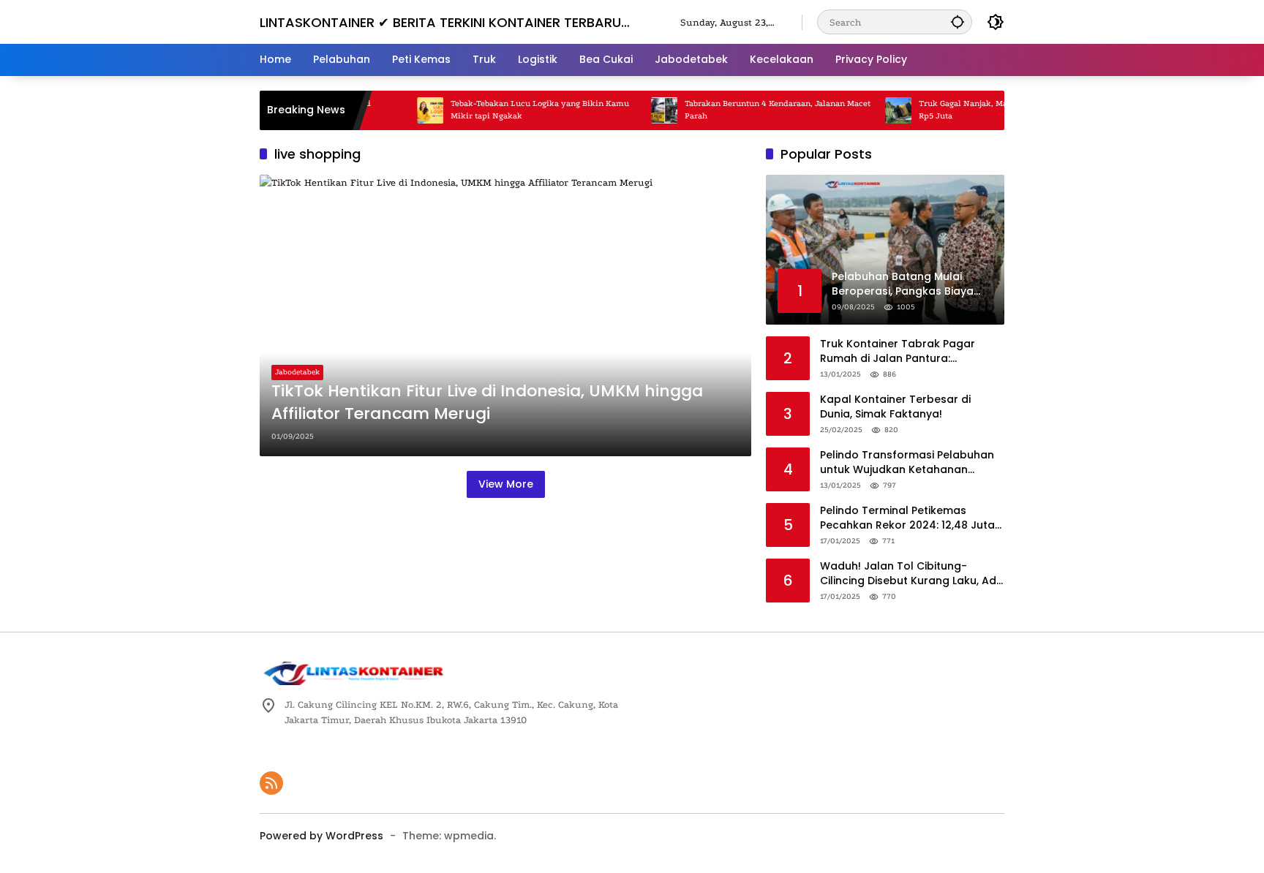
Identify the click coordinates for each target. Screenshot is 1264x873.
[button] (957, 22)
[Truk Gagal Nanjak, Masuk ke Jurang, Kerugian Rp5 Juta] (884, 110)
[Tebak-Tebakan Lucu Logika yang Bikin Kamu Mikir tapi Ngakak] (416, 110)
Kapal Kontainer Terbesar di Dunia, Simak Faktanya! (895, 407)
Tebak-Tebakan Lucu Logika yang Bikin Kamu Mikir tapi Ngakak (526, 110)
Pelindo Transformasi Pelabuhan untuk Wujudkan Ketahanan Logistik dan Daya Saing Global (907, 462)
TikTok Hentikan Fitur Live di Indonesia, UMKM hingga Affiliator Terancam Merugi (487, 402)
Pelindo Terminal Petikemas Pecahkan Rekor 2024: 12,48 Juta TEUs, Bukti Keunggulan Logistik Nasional (907, 518)
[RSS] (271, 783)
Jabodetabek (297, 372)
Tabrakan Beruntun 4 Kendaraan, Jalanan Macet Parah (764, 110)
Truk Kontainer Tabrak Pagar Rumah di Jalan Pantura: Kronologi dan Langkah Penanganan (897, 351)
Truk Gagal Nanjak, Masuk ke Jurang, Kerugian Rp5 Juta (996, 110)
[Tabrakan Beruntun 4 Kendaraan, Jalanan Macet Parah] (650, 110)
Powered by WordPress (321, 835)
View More (505, 484)
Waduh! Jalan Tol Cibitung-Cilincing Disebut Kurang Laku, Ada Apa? (912, 573)
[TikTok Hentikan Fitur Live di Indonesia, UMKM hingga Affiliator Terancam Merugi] (505, 315)
